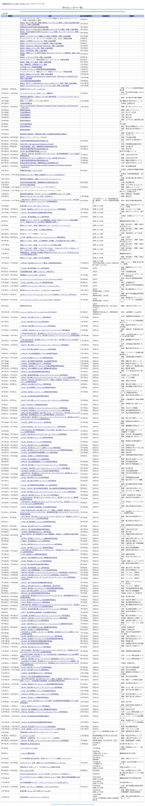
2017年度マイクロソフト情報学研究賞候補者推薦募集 (38, 69)
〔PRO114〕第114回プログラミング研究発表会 (35, 526)
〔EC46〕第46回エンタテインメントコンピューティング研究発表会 (42, 729)
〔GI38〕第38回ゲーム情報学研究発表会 (33, 554)
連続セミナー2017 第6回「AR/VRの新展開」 (35, 258)
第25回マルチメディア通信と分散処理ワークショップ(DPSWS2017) (42, 175)
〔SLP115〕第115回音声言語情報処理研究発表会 (36, 212)
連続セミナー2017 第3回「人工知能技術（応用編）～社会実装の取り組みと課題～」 (48, 241)
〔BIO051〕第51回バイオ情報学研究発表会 (34, 629)
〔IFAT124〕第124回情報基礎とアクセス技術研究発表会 (38, 353)
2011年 (62, 11)
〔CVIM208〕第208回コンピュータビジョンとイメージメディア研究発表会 (45, 615)
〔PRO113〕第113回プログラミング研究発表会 (35, 384)
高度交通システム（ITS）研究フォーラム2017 (35, 791)
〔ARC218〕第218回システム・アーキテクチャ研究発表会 (39, 495)
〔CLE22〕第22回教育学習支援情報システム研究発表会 (38, 485)
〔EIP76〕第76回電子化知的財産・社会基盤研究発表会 (38, 507)
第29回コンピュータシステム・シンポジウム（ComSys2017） (40, 290)
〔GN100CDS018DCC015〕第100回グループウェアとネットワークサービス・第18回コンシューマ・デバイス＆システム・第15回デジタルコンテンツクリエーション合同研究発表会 (50, 335)
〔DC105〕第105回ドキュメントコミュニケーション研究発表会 (41, 544)
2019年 (95, 11)
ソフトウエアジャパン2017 (29, 748)
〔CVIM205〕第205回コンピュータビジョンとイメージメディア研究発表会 (45, 330)
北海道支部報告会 (26, 103)
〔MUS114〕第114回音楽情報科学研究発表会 (35, 371)
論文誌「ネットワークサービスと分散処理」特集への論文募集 (41, 43)
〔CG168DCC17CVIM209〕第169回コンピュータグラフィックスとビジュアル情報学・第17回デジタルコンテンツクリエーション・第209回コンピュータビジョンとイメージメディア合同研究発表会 (49, 663)
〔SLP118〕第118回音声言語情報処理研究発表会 (36, 641)
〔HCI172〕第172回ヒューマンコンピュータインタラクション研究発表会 (44, 400)
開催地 (132, 16)
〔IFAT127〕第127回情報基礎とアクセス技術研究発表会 (38, 570)
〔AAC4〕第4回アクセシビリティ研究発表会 (35, 602)
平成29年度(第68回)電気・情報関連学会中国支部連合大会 (39, 182)
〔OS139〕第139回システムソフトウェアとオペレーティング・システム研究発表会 (48, 377)
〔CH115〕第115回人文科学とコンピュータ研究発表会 (38, 591)
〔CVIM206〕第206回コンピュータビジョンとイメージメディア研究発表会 (45, 410)
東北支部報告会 (25, 126)
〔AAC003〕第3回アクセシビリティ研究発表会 (35, 422)
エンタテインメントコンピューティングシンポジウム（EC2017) (41, 279)
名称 (50, 16)
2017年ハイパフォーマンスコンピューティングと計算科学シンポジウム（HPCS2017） (48, 294)
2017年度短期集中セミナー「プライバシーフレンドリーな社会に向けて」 (44, 782)
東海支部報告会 (25, 120)
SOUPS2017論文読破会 (27, 185)
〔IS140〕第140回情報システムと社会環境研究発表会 (38, 522)
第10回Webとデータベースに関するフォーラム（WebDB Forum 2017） (43, 158)
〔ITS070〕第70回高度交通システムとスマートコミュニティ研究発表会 (44, 609)
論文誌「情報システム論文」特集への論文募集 (35, 62)
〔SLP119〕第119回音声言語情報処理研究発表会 (36, 722)
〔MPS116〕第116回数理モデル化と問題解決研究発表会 (38, 709)
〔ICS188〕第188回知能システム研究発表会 (34, 568)
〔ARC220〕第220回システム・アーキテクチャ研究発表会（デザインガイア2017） (47, 659)
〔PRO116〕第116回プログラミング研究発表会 (35, 647)
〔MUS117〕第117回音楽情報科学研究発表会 (35, 676)
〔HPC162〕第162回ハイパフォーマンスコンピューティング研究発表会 (44, 712)
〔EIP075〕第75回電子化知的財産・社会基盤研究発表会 (38, 361)
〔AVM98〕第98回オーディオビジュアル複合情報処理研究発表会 (41, 638)
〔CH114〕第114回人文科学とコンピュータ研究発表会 (38, 481)
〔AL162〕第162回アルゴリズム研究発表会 (34, 445)
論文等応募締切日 (86, 16)
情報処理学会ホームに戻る (10, 4)
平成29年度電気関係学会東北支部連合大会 (34, 141)
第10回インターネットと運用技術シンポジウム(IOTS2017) (39, 787)
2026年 (123, 11)
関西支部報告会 (25, 110)
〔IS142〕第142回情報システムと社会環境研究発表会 (38, 691)
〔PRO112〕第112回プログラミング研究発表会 (35, 317)
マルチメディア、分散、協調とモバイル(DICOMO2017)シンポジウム (43, 763)
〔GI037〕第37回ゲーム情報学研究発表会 (34, 404)
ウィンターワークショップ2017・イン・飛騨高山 (36, 93)
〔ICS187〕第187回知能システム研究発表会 (34, 459)
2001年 (22, 11)
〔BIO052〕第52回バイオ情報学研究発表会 (34, 697)
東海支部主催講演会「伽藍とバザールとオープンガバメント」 (41, 179)
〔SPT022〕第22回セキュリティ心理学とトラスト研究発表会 (40, 448)
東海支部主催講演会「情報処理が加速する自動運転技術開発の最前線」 (44, 134)
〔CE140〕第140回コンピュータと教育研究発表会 (36, 547)
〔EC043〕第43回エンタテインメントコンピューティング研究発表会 (43, 426)
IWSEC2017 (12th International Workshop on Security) (37, 144)
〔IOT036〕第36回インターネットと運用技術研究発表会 (39, 392)
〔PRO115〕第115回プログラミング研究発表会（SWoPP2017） (41, 586)
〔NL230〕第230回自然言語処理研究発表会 (34, 396)
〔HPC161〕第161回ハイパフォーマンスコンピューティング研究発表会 (44, 618)
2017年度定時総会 (26, 124)
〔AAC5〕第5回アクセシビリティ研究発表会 (35, 706)
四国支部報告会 (25, 130)
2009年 (54, 11)
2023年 (111, 11)
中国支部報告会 (25, 117)
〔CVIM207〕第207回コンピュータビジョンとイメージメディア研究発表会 (45, 468)
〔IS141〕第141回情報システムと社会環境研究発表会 (38, 600)
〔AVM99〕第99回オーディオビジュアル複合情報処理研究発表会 (41, 684)
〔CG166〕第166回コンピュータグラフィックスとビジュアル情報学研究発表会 (46, 450)
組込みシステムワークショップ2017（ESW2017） (37, 196)
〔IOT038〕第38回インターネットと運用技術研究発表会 (39, 538)
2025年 (119, 11)
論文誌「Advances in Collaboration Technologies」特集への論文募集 (42, 46)
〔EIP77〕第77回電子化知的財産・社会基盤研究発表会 (38, 612)
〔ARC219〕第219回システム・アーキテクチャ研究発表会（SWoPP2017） (44, 575)
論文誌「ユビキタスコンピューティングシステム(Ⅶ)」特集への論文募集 (44, 85)
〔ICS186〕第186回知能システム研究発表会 (34, 217)
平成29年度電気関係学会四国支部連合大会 (34, 160)
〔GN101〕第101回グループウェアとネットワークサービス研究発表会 (43, 434)
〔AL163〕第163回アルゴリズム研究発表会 (34, 477)
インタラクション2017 (27, 735)
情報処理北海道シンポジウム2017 (31, 170)
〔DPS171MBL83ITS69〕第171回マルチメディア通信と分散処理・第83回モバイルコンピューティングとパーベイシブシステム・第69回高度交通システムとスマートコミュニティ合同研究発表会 (50, 512)
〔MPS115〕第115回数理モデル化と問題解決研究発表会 (38, 627)
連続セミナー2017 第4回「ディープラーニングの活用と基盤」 (41, 245)
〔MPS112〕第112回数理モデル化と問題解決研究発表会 (38, 368)
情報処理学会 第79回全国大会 (30, 744)
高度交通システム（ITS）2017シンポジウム (34, 206)
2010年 (58, 11)
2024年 (115, 11)
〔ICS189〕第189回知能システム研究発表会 (34, 268)
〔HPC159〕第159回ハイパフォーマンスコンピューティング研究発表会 (44, 465)
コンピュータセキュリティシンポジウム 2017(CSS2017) (38, 312)
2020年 (99, 11)
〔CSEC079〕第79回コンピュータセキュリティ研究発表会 (39, 694)
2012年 (66, 11)
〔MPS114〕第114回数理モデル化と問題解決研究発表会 (38, 557)
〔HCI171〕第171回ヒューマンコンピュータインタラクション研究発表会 (44, 345)
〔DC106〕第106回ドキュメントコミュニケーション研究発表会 (41, 636)
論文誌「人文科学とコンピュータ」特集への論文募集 (38, 41)
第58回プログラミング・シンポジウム (32, 89)
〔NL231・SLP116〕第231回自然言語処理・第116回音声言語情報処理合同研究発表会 (48, 488)
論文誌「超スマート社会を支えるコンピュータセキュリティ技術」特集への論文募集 (48, 83)
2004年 (34, 11)
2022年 (107, 11)
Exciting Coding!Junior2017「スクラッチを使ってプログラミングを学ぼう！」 (45, 774)
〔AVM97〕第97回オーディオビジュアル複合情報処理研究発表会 (41, 588)
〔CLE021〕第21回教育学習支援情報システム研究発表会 (39, 452)
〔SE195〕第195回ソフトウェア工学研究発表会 (36, 442)
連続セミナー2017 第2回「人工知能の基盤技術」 (37, 229)
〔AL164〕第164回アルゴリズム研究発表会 (34, 620)
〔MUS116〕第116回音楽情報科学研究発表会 (35, 593)
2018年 (91, 11)
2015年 (78, 11)
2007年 (46, 11)
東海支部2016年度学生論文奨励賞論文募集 (34, 27)
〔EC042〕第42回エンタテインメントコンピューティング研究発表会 (43, 209)
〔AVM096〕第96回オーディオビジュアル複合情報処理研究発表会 (42, 366)
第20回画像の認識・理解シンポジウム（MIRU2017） (37, 271)
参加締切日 (106, 16)
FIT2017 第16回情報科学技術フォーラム (33, 151)
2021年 (103, 11)
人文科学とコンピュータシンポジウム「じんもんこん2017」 (40, 286)
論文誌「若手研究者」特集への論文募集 (33, 50)
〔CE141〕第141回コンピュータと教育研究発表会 (36, 282)
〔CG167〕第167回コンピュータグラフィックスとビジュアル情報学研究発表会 (46, 624)
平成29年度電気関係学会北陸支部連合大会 (34, 149)
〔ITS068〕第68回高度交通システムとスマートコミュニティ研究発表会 (44, 375)
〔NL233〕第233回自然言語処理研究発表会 (34, 643)
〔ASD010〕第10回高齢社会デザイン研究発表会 (36, 673)
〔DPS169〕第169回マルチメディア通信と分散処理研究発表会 (41, 263)
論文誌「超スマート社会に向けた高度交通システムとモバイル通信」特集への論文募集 (49, 29)
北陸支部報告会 (25, 115)
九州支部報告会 (25, 112)
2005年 (38, 11)
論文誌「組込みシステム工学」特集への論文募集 (36, 48)
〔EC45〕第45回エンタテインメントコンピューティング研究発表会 (42, 237)
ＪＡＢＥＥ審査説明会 (27, 753)
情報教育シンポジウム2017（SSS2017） (33, 275)
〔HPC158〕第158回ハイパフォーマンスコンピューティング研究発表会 (44, 408)
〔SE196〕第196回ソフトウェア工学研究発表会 (36, 561)
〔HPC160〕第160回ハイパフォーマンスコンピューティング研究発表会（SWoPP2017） (49, 572)
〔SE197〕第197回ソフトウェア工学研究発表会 (36, 667)
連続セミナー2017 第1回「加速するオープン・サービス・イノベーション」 (45, 225)
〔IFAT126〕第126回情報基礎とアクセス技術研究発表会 (38, 461)
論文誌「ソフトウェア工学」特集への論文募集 (35, 57)
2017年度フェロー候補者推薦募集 (31, 67)
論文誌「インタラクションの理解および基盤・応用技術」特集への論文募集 (45, 36)
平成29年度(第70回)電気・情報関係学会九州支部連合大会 (39, 163)
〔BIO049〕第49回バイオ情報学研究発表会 (34, 456)
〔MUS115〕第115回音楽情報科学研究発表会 (35, 529)
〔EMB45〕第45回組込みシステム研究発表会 (35, 541)
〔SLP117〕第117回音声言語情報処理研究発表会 (36, 582)
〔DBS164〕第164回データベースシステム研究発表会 (38, 326)
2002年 (26, 11)
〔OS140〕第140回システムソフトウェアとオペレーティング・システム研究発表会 (48, 492)
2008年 (50, 11)
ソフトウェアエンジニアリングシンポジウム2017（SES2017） (40, 300)
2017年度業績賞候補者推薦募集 (30, 81)
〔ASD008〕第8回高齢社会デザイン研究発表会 (35, 532)
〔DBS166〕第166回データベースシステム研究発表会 (38, 726)
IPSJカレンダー (25, 4)
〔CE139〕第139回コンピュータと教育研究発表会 (36, 437)
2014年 (74, 11)
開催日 (10, 16)
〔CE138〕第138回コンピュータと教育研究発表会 (36, 358)
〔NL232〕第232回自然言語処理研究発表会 (34, 564)
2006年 (42, 11)
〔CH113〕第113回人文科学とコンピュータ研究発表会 (38, 349)
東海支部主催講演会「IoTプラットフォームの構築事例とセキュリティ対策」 (45, 194)
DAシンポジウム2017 (27, 770)
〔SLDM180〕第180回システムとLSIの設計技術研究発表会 (39, 471)
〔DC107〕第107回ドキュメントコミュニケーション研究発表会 (41, 687)
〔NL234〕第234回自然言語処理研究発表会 (34, 716)
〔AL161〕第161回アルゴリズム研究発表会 (34, 321)
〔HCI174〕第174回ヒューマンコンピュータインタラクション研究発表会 (44, 740)
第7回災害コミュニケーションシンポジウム (34, 797)
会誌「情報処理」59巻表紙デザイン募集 (33, 64)
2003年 (30, 11)
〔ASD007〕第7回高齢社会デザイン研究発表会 (35, 363)
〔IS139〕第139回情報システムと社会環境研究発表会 (38, 387)
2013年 (70, 11)
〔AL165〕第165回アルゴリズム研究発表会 (34, 670)
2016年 (82, 11)
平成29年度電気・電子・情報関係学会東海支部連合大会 (38, 146)
